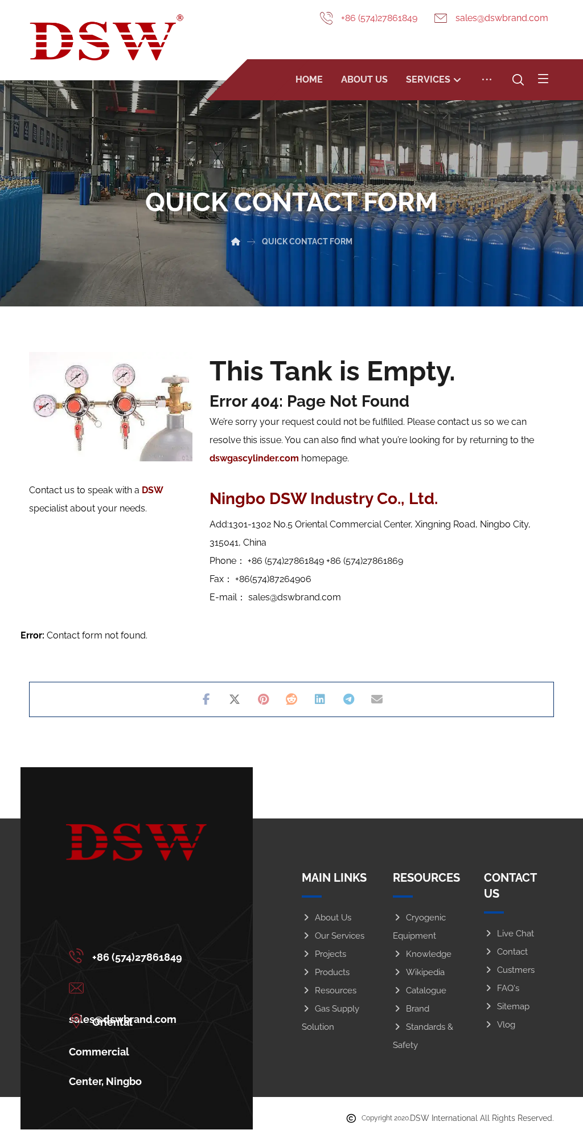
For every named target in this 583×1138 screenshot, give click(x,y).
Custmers (516, 970)
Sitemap (513, 1006)
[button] (543, 78)
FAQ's (508, 988)
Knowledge (428, 954)
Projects (330, 954)
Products (332, 972)
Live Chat (515, 933)
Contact (512, 952)
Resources (335, 990)
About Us (333, 917)
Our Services (339, 936)
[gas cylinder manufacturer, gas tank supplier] (106, 37)
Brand (417, 1009)
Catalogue (426, 990)
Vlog (506, 1025)
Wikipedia (425, 972)
